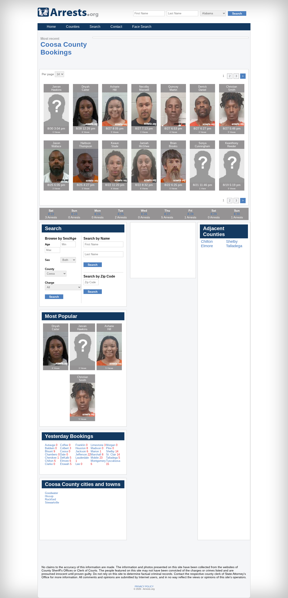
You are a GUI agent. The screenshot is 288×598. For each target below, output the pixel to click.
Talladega (113, 457)
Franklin (81, 445)
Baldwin (51, 448)
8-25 (121, 214)
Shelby (112, 451)
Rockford (50, 499)
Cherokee (52, 457)
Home (51, 26)
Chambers (52, 454)
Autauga (51, 445)
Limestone (98, 445)
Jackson (81, 451)
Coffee (65, 445)
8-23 (74, 214)
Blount (50, 451)
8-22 (51, 214)
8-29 (214, 214)
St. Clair (113, 454)
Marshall (97, 454)
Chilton (50, 460)
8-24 (97, 214)
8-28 (190, 214)
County (49, 269)
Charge (49, 282)
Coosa (65, 451)
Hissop (49, 496)
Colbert (65, 448)
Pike (110, 448)
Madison (97, 448)
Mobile (96, 457)
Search (95, 26)
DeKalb (65, 457)
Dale (64, 454)
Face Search (141, 26)
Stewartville (52, 502)
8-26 (144, 214)
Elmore (65, 460)
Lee (78, 464)
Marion (96, 451)
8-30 (237, 214)
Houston (81, 448)
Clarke (50, 464)
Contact (116, 26)
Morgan (111, 445)
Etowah (65, 464)
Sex (47, 260)
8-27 (167, 214)
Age (47, 244)
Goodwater (51, 493)
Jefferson (83, 454)
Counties (72, 26)
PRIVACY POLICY (144, 586)
